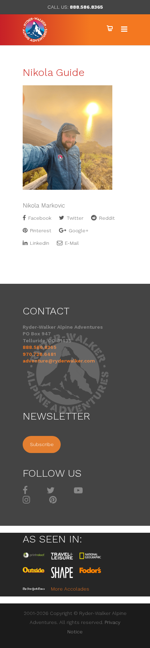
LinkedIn (39, 243)
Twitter (74, 218)
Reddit (106, 218)
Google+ (78, 230)
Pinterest (40, 230)
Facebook (39, 218)
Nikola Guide (53, 72)
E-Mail (71, 243)
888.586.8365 (86, 7)
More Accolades (70, 589)
